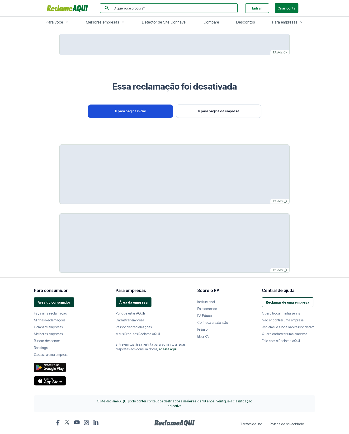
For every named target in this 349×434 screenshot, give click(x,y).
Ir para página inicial (130, 111)
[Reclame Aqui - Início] (174, 423)
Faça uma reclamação (50, 313)
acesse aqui (168, 349)
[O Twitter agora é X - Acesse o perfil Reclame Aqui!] (67, 422)
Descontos (245, 22)
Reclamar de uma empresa (287, 302)
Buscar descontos (47, 341)
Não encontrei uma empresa (283, 320)
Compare (211, 22)
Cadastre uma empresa (51, 355)
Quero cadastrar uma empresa (284, 334)
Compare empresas (48, 327)
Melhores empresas (102, 22)
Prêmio (202, 329)
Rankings (40, 348)
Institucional (206, 302)
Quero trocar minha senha (281, 313)
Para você (54, 22)
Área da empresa (133, 302)
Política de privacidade (287, 424)
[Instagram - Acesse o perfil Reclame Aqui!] (86, 422)
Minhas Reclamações (49, 320)
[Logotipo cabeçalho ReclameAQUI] (68, 8)
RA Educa (204, 316)
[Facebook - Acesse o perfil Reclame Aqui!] (58, 422)
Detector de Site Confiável (164, 22)
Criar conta (287, 8)
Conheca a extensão (212, 322)
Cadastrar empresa (130, 320)
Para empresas (284, 22)
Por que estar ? (130, 313)
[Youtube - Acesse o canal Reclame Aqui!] (77, 422)
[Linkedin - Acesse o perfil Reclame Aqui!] (96, 422)
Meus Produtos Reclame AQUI (138, 334)
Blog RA (203, 336)
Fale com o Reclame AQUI (281, 341)
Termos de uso (251, 424)
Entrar (257, 8)
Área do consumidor (54, 302)
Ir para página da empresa (218, 111)
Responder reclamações (134, 327)
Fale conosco (207, 309)
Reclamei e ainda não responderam (288, 327)
